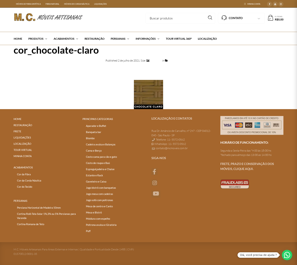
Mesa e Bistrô (94, 212)
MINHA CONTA (253, 4)
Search (210, 17)
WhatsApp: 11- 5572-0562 (170, 144)
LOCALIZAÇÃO (22, 143)
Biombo (90, 138)
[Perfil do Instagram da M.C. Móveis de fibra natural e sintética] (154, 182)
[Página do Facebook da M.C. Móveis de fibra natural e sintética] (154, 171)
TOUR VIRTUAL (23, 149)
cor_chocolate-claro (179, 60)
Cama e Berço (94, 150)
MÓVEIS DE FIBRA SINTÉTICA (28, 4)
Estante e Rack (94, 175)
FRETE (17, 131)
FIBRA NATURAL (52, 4)
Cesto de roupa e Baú (98, 162)
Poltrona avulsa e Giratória (101, 224)
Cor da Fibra (24, 174)
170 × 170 (156, 60)
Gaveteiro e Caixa (96, 181)
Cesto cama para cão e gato (101, 156)
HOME (17, 118)
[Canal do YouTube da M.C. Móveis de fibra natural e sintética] (155, 193)
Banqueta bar (93, 132)
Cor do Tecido (24, 186)
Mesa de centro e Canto (99, 206)
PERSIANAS (20, 200)
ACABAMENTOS (23, 167)
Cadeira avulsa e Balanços (101, 144)
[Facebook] (269, 3)
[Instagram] (280, 3)
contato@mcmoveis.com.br (172, 148)
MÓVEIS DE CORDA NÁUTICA (76, 4)
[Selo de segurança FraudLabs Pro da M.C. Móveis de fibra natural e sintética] (234, 183)
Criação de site (229, 195)
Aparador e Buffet (96, 125)
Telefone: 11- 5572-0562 (170, 139)
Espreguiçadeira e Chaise (100, 169)
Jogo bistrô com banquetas (101, 187)
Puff (88, 231)
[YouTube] (275, 3)
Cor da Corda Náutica (29, 180)
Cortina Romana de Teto (30, 224)
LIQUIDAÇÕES (100, 4)
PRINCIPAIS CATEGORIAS (97, 118)
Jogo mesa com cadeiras (99, 193)
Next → (278, 69)
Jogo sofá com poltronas (99, 200)
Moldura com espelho (98, 218)
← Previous (20, 69)
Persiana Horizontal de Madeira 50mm (39, 207)
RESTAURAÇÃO (23, 125)
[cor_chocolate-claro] (148, 94)
